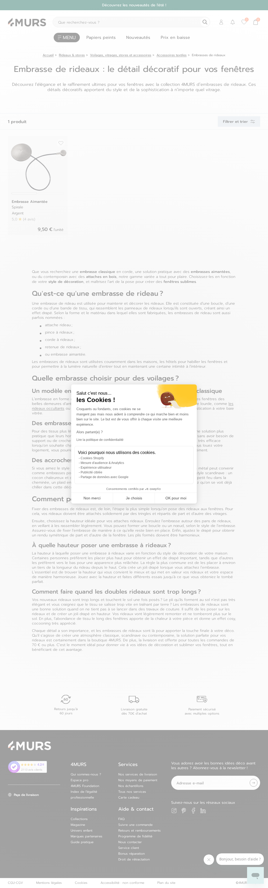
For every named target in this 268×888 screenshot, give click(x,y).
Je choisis (134, 498)
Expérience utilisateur (96, 467)
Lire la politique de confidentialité (100, 440)
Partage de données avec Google (105, 477)
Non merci (91, 498)
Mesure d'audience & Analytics (102, 463)
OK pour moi (175, 498)
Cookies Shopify (92, 458)
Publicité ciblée (91, 472)
